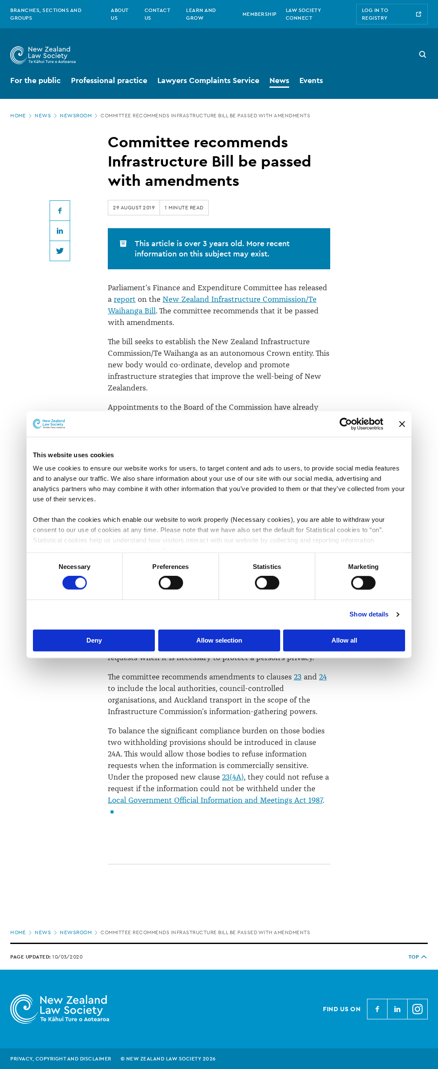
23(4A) (233, 777)
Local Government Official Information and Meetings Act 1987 (215, 800)
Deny (94, 640)
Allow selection (219, 640)
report (125, 299)
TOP (413, 956)
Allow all (344, 640)
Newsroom (76, 115)
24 (323, 677)
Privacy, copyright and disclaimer (61, 1058)
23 (298, 677)
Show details (368, 614)
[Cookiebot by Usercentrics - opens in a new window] (345, 423)
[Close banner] (402, 424)
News (43, 115)
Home (18, 115)
